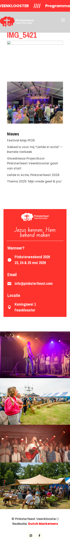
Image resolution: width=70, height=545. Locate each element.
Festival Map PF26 (21, 140)
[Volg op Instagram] (30, 535)
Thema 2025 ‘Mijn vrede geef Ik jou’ (34, 181)
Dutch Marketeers (43, 523)
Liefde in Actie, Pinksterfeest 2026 (33, 175)
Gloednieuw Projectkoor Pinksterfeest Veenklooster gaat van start (32, 163)
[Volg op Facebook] (39, 535)
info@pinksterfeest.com (34, 283)
